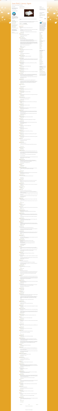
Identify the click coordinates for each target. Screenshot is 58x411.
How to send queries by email (15, 24)
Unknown (21, 198)
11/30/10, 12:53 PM (22, 292)
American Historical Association (43, 72)
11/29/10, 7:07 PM (22, 205)
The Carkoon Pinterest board (42, 14)
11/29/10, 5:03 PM (22, 137)
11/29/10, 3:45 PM (22, 32)
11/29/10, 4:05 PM (22, 69)
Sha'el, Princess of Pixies (22, 353)
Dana (20, 164)
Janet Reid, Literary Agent (21, 3)
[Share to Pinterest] (26, 23)
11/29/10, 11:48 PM (22, 264)
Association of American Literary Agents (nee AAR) (43, 67)
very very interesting (26, 24)
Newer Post (21, 404)
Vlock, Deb (41, 64)
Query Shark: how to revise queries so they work (14, 25)
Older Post (37, 404)
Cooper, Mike (41, 53)
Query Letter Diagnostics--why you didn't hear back (15, 21)
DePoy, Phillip (41, 55)
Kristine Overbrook (22, 308)
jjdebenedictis (21, 301)
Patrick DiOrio (21, 183)
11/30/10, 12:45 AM (22, 268)
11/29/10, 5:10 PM (22, 158)
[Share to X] (25, 23)
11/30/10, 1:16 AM (22, 274)
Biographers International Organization (42, 69)
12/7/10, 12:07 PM (22, 391)
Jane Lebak (21, 88)
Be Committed (41, 35)
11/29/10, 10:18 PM (22, 238)
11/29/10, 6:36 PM (22, 188)
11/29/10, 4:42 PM (22, 123)
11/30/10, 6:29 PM (22, 318)
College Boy (21, 397)
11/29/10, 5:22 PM (22, 163)
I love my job (22, 24)
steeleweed (21, 79)
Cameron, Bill (41, 52)
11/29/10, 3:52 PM (22, 50)
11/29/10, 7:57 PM (22, 220)
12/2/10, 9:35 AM (22, 373)
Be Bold (40, 33)
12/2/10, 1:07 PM (22, 378)
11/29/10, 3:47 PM (22, 36)
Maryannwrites (21, 280)
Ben (20, 344)
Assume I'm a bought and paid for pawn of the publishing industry (43, 74)
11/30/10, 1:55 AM (22, 279)
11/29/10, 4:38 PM (22, 120)
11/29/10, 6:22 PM (22, 185)
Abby (20, 65)
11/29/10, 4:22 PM (22, 92)
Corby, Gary (41, 54)
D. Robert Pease (21, 147)
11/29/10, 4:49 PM (22, 134)
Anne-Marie (21, 104)
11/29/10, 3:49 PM (22, 47)
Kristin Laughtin (21, 55)
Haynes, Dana (41, 56)
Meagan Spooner (22, 159)
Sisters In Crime (41, 70)
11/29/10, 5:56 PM (22, 170)
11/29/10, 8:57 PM (22, 225)
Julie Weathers (21, 357)
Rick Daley (21, 130)
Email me (45, 9)
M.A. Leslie (21, 179)
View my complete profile (42, 30)
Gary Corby (21, 235)
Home (29, 404)
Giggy (20, 275)
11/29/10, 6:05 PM (22, 178)
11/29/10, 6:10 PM (22, 182)
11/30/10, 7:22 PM (22, 326)
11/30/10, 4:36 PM (22, 307)
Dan (20, 246)
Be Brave (40, 34)
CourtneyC (21, 110)
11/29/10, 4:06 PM (22, 72)
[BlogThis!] (24, 23)
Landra (21, 138)
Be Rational (41, 42)
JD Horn (21, 189)
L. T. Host (21, 73)
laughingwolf (21, 319)
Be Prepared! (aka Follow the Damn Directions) (42, 41)
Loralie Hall (21, 51)
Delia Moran (21, 335)
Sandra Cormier (21, 314)
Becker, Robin (41, 51)
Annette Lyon (21, 288)
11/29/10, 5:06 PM (22, 146)
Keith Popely (21, 327)
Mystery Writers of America (42, 71)
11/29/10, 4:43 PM (22, 126)
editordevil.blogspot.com (22, 167)
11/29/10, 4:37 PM (22, 117)
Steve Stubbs (21, 374)
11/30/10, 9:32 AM (22, 282)
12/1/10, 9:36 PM (22, 366)
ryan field (21, 206)
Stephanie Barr (21, 213)
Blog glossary (41, 13)
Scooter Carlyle (21, 84)
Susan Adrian (21, 142)
